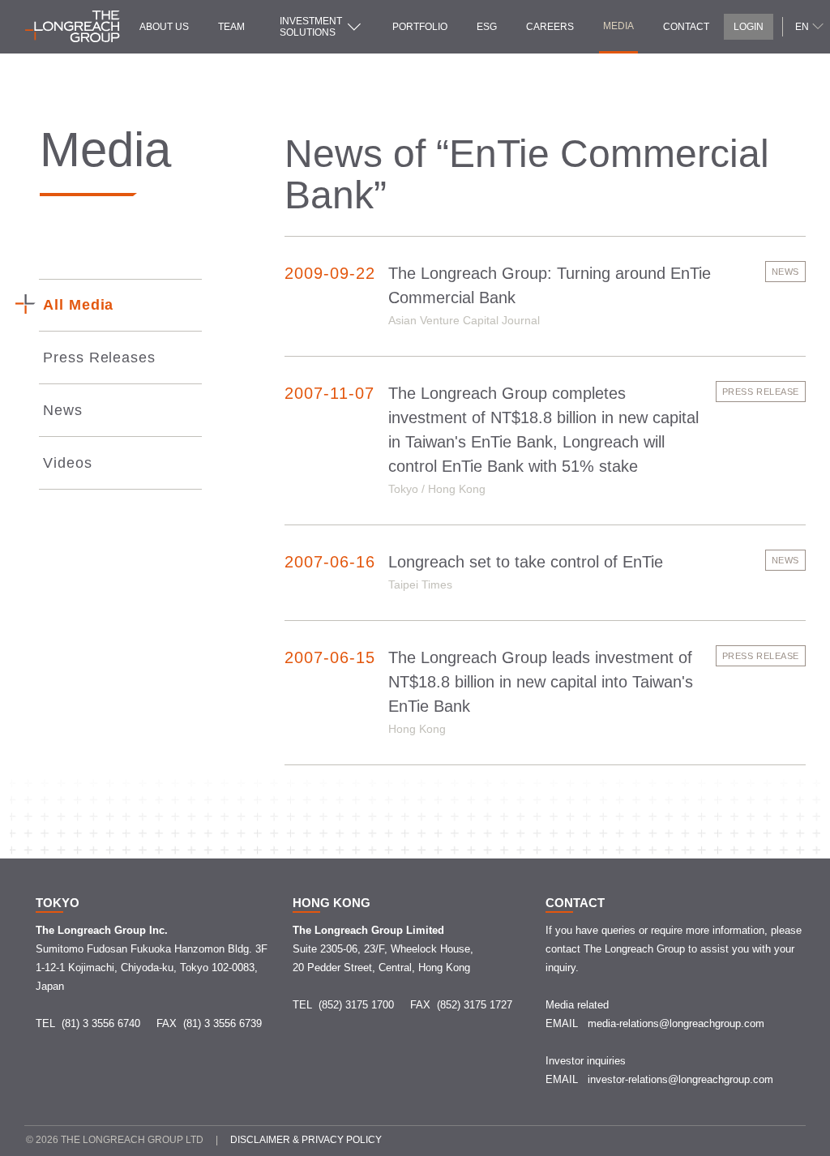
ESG (487, 26)
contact (686, 26)
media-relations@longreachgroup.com (676, 1023)
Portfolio (419, 26)
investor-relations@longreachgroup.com (680, 1079)
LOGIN (749, 26)
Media (618, 26)
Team (231, 26)
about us (164, 26)
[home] (72, 27)
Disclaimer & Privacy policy (306, 1139)
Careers (550, 26)
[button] (807, 25)
